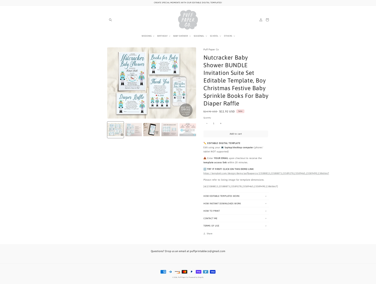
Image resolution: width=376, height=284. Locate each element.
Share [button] (210, 233)
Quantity (207, 118)
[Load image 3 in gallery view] (151, 129)
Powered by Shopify (196, 277)
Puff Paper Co (183, 277)
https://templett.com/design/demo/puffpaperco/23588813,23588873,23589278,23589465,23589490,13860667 (266, 173)
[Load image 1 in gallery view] (115, 129)
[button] (110, 20)
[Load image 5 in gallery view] (187, 129)
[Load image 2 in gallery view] (133, 129)
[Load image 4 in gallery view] (169, 129)
